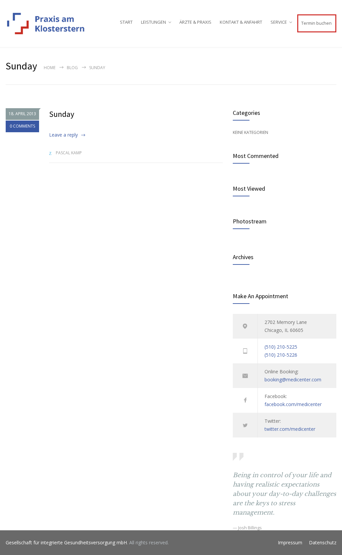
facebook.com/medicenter (293, 404)
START (126, 22)
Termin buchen (316, 23)
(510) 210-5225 (281, 347)
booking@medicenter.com (293, 379)
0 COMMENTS (22, 126)
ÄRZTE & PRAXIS (195, 22)
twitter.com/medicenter (290, 429)
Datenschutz (322, 542)
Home (49, 67)
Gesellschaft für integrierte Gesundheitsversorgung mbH (66, 542)
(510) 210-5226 (281, 355)
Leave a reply (63, 135)
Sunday (61, 114)
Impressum (290, 542)
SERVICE (279, 22)
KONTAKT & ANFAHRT (241, 22)
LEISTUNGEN (153, 22)
